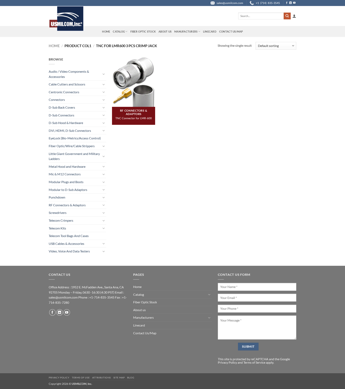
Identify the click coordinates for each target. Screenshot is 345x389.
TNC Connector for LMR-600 (133, 118)
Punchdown (57, 197)
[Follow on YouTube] (294, 3)
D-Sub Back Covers (62, 107)
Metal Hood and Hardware (67, 166)
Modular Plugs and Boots (66, 182)
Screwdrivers (57, 212)
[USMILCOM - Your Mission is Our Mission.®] (66, 18)
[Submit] (287, 16)
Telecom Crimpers (61, 220)
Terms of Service (254, 362)
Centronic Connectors (64, 92)
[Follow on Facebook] (287, 3)
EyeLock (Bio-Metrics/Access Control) (75, 138)
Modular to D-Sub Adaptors (68, 190)
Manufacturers (185, 31)
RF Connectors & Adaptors (67, 205)
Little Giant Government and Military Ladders (74, 156)
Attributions (101, 377)
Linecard (209, 31)
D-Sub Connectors (61, 115)
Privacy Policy (227, 362)
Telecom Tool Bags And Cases (69, 236)
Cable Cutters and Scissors (67, 84)
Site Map (119, 377)
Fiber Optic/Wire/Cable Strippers (72, 146)
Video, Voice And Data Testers (69, 251)
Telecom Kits (57, 228)
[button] (294, 16)
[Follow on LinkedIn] (290, 3)
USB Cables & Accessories (66, 243)
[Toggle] (103, 73)
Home (106, 31)
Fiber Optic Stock (143, 31)
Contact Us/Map (231, 31)
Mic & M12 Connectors (65, 174)
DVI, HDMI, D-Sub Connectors (70, 130)
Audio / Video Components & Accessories (69, 73)
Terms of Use (81, 377)
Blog (130, 377)
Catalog (119, 31)
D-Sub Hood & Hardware (66, 123)
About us (165, 31)
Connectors (57, 99)
